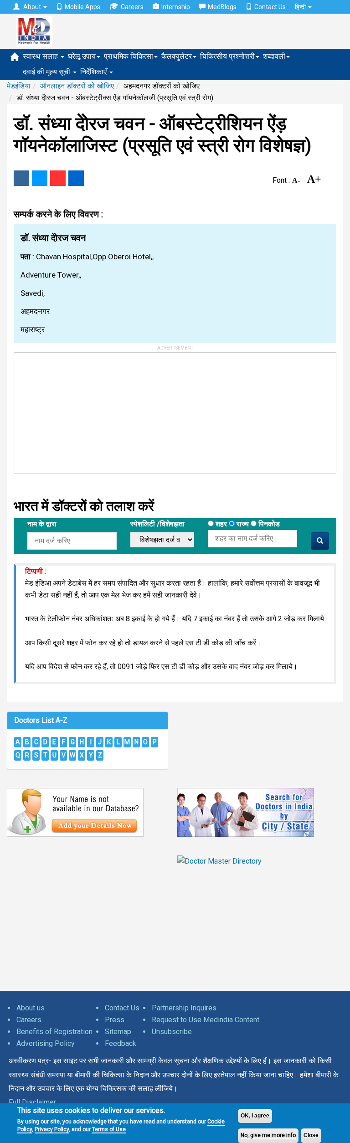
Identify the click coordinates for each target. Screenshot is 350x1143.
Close (311, 1135)
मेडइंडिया (19, 86)
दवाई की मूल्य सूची (47, 71)
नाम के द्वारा (42, 524)
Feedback (120, 1043)
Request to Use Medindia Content (205, 1019)
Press (114, 1019)
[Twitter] (39, 178)
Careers (132, 6)
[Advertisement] (82, 410)
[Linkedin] (76, 178)
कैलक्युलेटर (176, 56)
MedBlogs (222, 6)
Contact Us (270, 6)
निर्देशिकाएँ (94, 71)
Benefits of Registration (54, 1031)
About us (30, 1008)
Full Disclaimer (32, 1102)
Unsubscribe (172, 1031)
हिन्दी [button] (301, 6)
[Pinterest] (58, 178)
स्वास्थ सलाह (41, 56)
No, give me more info (268, 1135)
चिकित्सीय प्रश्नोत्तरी (227, 56)
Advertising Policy (45, 1043)
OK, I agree (255, 1115)
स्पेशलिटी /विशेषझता (157, 524)
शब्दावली (274, 56)
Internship (175, 6)
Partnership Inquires (184, 1008)
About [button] (32, 6)
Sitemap (118, 1031)
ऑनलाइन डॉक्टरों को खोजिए (77, 86)
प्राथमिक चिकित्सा (128, 56)
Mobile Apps (82, 6)
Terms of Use (109, 1129)
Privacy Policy (52, 1129)
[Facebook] (21, 178)
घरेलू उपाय (82, 56)
